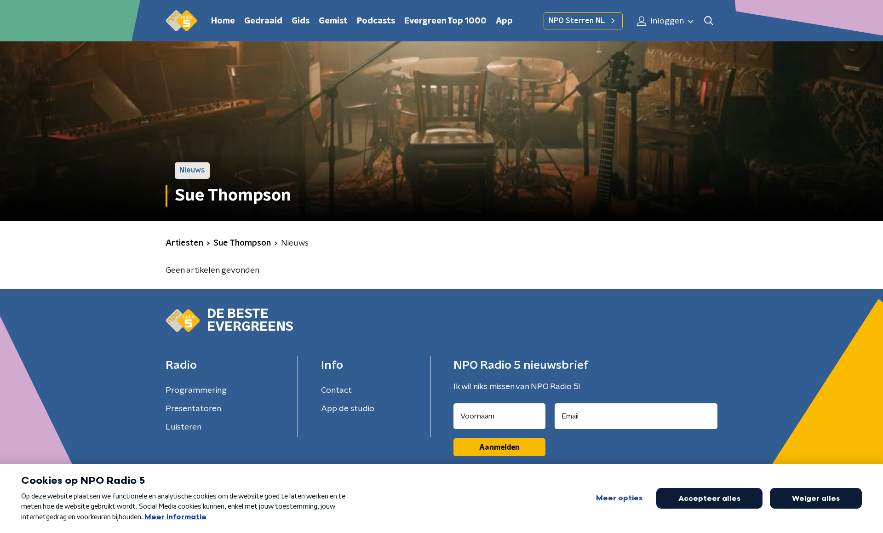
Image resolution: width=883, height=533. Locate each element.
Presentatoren (193, 409)
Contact (336, 390)
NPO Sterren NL (577, 20)
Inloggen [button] (666, 21)
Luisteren (183, 427)
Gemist (333, 21)
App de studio (347, 409)
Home (223, 21)
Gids (301, 21)
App (504, 21)
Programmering (196, 390)
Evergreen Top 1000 (445, 21)
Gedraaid (263, 21)
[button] (708, 20)
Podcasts (376, 21)
